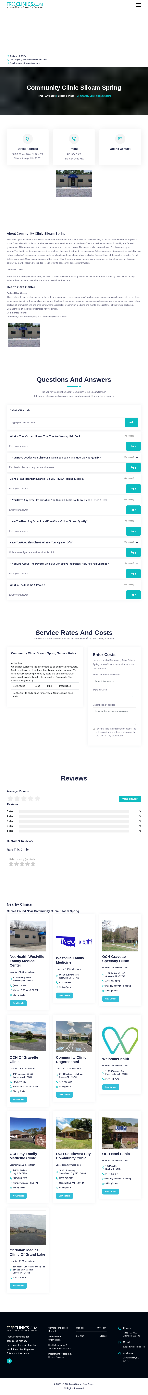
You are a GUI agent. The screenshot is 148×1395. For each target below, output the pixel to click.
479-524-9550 (74, 154)
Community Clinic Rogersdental (71, 1059)
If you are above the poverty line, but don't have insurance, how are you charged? (59, 563)
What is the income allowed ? (27, 584)
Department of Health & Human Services (60, 1355)
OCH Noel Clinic (116, 1154)
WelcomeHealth (115, 1059)
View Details (18, 1003)
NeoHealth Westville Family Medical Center (27, 961)
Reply (133, 446)
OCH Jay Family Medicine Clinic (23, 1156)
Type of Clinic (100, 689)
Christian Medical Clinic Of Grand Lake (27, 1252)
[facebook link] (9, 1361)
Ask (131, 422)
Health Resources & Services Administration (59, 1347)
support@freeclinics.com (28, 63)
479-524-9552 (71, 158)
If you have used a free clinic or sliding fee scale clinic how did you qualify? (55, 457)
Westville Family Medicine (70, 960)
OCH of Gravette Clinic (24, 1059)
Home (40, 95)
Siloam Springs (66, 95)
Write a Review (130, 798)
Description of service (104, 704)
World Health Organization (54, 1338)
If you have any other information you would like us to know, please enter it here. (59, 500)
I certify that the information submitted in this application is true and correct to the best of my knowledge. (116, 732)
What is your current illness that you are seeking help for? (45, 436)
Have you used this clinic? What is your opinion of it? (41, 542)
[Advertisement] (74, 31)
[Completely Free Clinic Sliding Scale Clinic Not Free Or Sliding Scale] (114, 696)
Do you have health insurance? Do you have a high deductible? (47, 478)
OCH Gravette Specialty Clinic (115, 959)
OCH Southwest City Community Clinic (73, 1156)
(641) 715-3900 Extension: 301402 (33, 60)
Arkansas (50, 95)
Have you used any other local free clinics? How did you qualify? (49, 521)
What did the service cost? (106, 674)
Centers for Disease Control (58, 1329)
